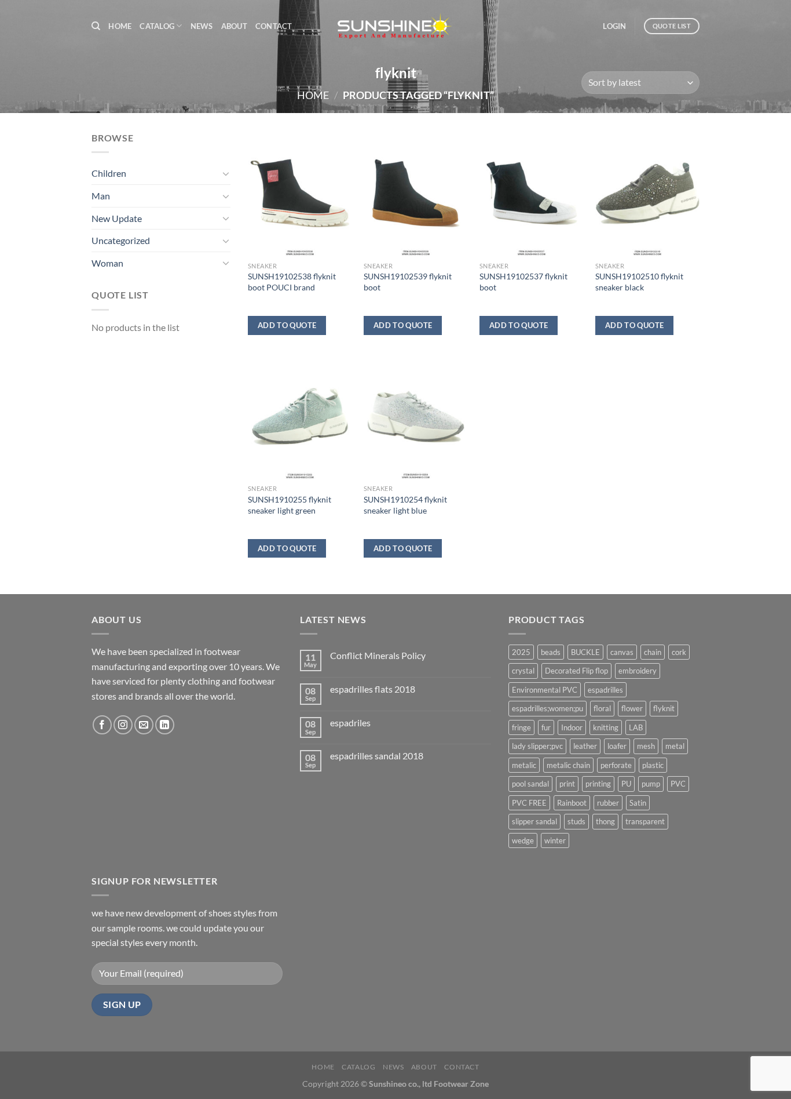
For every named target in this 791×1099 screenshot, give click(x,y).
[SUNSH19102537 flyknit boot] (531, 193)
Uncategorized (120, 240)
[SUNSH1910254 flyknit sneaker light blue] (416, 416)
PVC (678, 783)
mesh (646, 746)
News (202, 26)
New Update (116, 218)
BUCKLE (585, 652)
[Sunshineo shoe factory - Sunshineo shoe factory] (395, 26)
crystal (523, 670)
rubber (608, 802)
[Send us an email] (143, 724)
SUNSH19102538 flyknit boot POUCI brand (292, 281)
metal (674, 746)
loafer (617, 746)
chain (652, 652)
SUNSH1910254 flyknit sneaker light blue (405, 504)
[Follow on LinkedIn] (164, 724)
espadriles (350, 722)
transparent (645, 821)
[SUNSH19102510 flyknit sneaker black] (647, 193)
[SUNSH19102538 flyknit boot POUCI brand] (300, 193)
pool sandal (530, 783)
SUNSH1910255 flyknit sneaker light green (289, 504)
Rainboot (572, 802)
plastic (653, 765)
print (567, 783)
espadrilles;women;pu (547, 708)
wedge (523, 840)
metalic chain (568, 765)
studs (576, 821)
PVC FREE (529, 802)
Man (100, 195)
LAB (636, 727)
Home (119, 26)
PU (626, 783)
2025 (521, 652)
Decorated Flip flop (576, 670)
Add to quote (287, 325)
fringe (521, 727)
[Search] (95, 26)
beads (551, 652)
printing (598, 783)
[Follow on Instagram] (123, 724)
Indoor (572, 727)
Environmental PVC (544, 689)
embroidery (637, 670)
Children (108, 173)
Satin (637, 802)
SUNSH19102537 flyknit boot (523, 281)
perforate (616, 765)
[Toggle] (225, 173)
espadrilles (605, 689)
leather (585, 746)
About (234, 26)
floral (602, 708)
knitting (605, 727)
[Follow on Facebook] (102, 724)
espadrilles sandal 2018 (376, 755)
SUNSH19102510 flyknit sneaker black (639, 281)
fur (546, 727)
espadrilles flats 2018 (372, 688)
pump (651, 783)
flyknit (664, 708)
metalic (524, 765)
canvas (621, 652)
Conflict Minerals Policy (378, 655)
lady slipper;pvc (537, 746)
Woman (107, 262)
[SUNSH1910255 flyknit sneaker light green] (300, 416)
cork (679, 652)
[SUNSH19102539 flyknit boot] (416, 193)
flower (632, 708)
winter (555, 840)
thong (605, 821)
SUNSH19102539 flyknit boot (408, 281)
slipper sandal (534, 821)
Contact (273, 26)
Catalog (157, 26)
